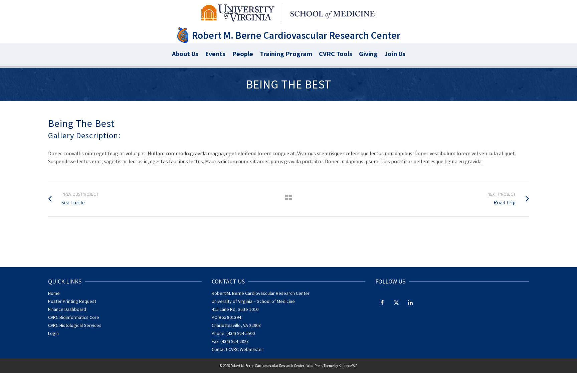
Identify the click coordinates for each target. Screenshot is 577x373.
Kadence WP (348, 365)
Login (53, 333)
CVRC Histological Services (75, 325)
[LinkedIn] (410, 302)
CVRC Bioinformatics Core (73, 317)
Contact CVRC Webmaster (237, 349)
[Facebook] (382, 302)
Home (54, 293)
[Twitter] (396, 302)
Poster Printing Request (72, 301)
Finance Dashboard (67, 309)
